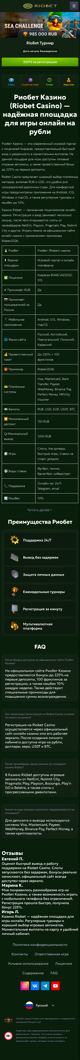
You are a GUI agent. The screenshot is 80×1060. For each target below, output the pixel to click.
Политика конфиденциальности (40, 944)
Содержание (33, 973)
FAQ (54, 973)
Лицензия (63, 963)
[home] (40, 6)
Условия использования (28, 963)
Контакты (20, 954)
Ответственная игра (52, 954)
